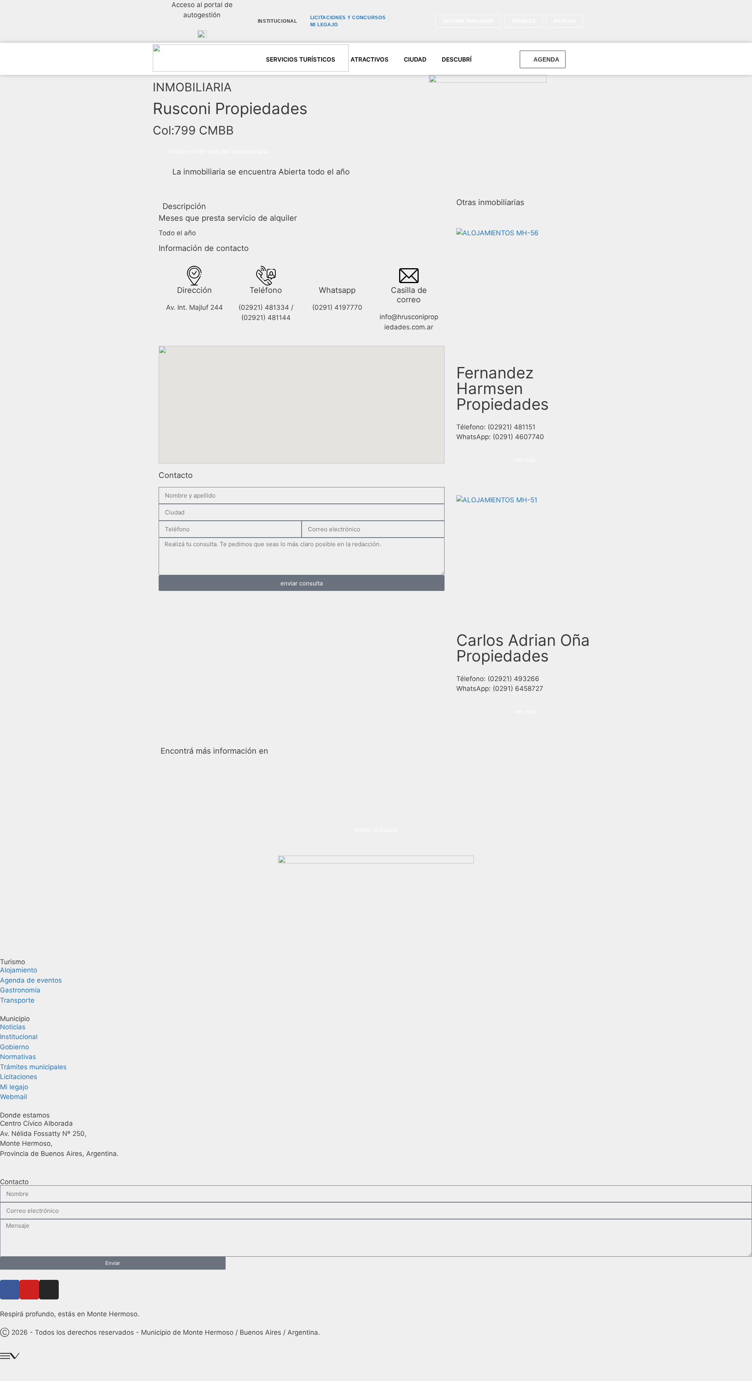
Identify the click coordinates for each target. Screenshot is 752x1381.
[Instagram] (49, 1289)
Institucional (277, 21)
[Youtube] (29, 1289)
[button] (592, 21)
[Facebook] (10, 1289)
